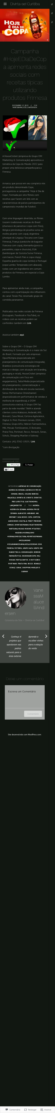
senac (18, 568)
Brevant (12, 517)
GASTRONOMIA (31, 502)
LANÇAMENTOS (16, 505)
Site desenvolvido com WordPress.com (24, 734)
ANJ (37, 513)
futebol (18, 548)
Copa (30, 517)
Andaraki (31, 513)
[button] (15, 127)
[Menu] (5, 4)
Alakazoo (22, 513)
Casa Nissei (22, 517)
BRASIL (21, 494)
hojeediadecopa (29, 556)
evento (29, 498)
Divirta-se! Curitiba (25, 4)
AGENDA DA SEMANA (17, 490)
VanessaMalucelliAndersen (25, 107)
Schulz (12, 568)
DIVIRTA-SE (21, 498)
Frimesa (10, 548)
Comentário (33, 714)
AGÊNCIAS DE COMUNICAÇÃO (29, 486)
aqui (22, 334)
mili (38, 556)
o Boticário (34, 560)
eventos (38, 498)
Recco (30, 564)
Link (29, 322)
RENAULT (37, 564)
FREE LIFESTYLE (18, 502)
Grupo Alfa (28, 548)
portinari (12, 564)
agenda (36, 505)
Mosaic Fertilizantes (18, 560)
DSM (40, 544)
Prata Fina (22, 564)
